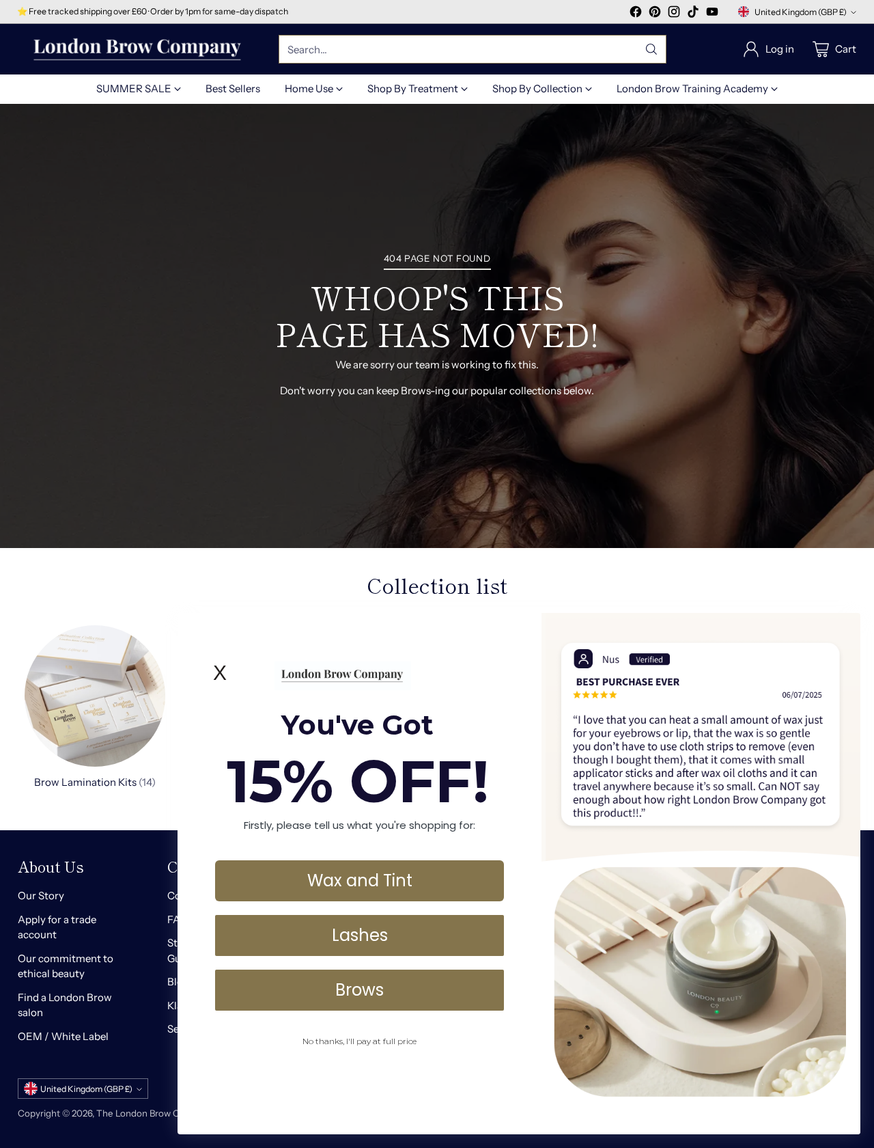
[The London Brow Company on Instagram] (674, 14)
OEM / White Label (63, 1036)
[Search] (651, 49)
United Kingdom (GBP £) (801, 12)
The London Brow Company (155, 1113)
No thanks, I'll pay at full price (359, 1040)
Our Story (41, 895)
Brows (359, 989)
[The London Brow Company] (137, 49)
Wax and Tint (359, 880)
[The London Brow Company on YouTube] (712, 14)
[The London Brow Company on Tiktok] (693, 14)
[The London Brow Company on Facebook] (636, 14)
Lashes (360, 934)
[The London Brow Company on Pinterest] (655, 14)
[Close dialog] (843, 630)
